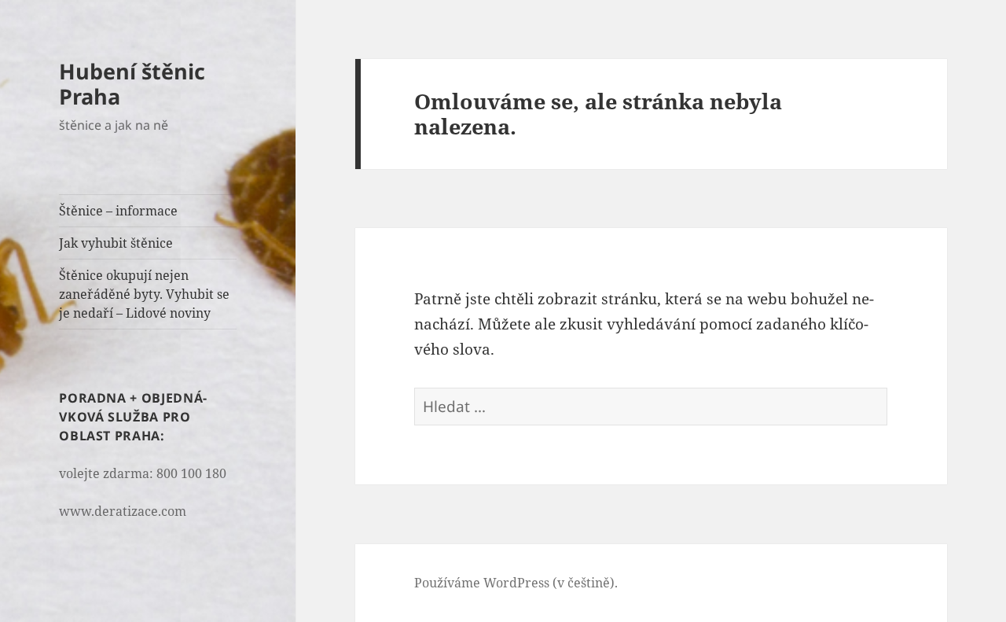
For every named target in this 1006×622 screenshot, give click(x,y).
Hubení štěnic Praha (132, 84)
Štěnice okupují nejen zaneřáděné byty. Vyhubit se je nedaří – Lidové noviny (144, 294)
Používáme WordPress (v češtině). (516, 582)
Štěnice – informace (118, 210)
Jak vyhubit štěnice (116, 243)
